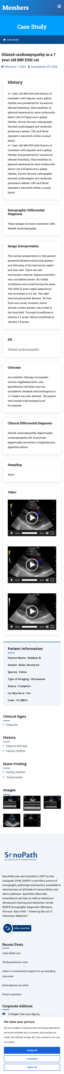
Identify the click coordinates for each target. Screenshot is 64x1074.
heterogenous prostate (15, 985)
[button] (59, 6)
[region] (32, 1045)
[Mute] (47, 533)
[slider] (29, 533)
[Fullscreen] (52, 533)
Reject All (32, 1067)
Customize (32, 1058)
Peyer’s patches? (12, 994)
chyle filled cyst (11, 953)
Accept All (32, 1050)
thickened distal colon (15, 962)
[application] (32, 518)
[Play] (11, 533)
